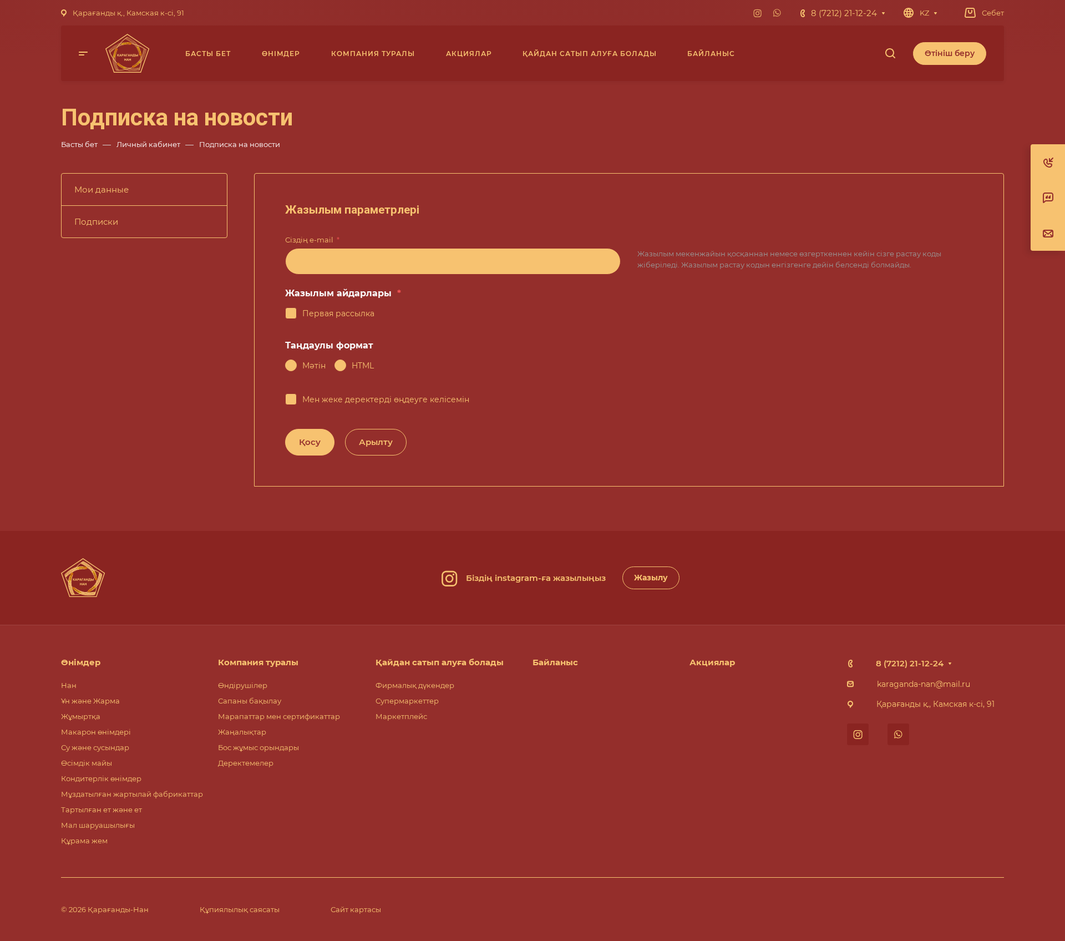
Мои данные (101, 189)
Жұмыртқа (80, 716)
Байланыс (555, 662)
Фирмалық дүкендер (415, 685)
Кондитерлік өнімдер (101, 778)
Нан (69, 685)
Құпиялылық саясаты (240, 909)
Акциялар (712, 662)
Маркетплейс (401, 716)
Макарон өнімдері (96, 731)
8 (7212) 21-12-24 (844, 13)
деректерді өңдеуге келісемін (407, 399)
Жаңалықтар (242, 731)
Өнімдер (80, 662)
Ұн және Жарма (90, 700)
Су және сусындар (95, 747)
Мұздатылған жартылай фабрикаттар (132, 794)
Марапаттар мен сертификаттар (279, 716)
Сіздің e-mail (312, 239)
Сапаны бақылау (249, 700)
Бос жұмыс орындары (258, 747)
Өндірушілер (242, 685)
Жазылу (651, 578)
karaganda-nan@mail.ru (923, 684)
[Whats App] (777, 12)
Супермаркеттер (407, 700)
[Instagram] (757, 12)
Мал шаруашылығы (98, 825)
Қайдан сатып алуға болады (440, 662)
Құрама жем (84, 840)
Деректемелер (245, 762)
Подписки (96, 221)
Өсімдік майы (86, 762)
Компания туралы (258, 662)
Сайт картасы (356, 909)
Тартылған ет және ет (101, 809)
